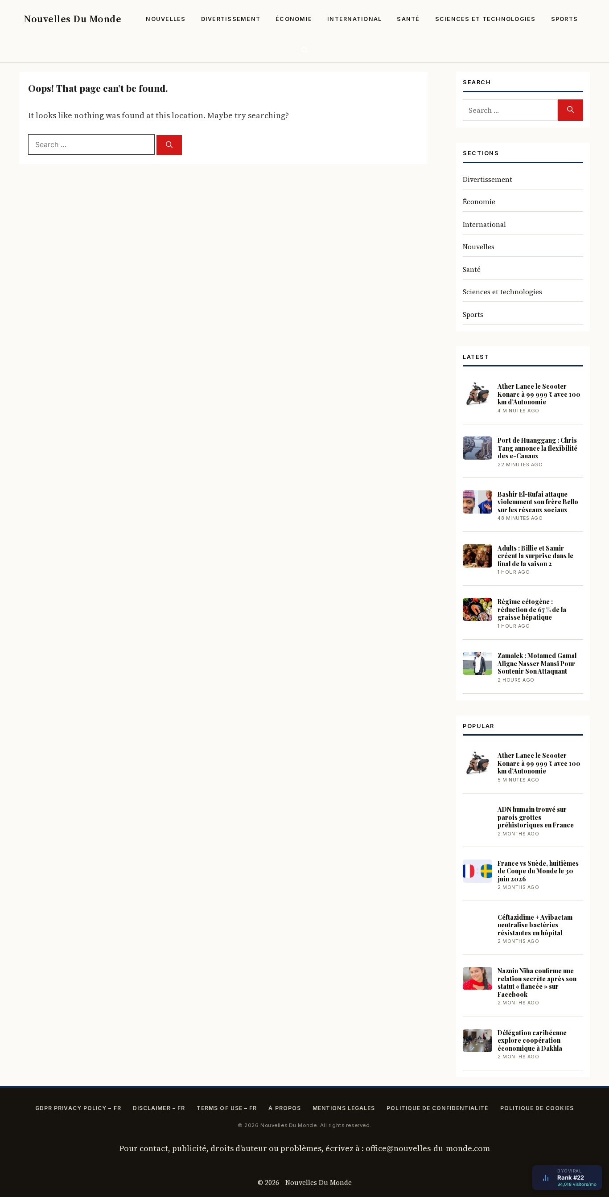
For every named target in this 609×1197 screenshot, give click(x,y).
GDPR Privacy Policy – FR (78, 1108)
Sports (564, 19)
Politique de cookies (537, 1108)
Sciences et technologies (485, 19)
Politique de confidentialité (437, 1108)
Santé (408, 19)
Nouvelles (165, 19)
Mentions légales (344, 1108)
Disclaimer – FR (159, 1108)
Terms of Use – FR (227, 1108)
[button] (304, 50)
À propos (284, 1108)
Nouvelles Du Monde (72, 18)
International (354, 19)
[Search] (169, 145)
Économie (294, 19)
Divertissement (231, 19)
